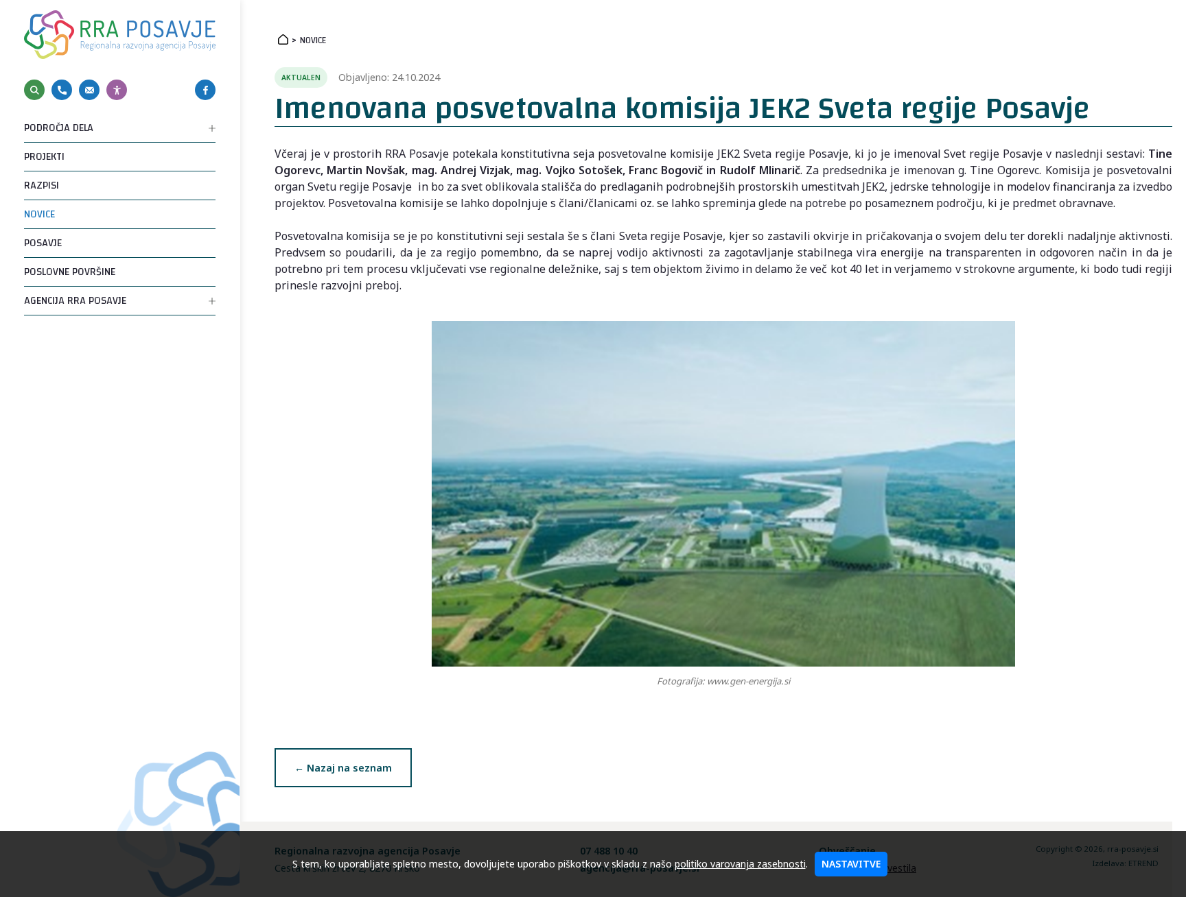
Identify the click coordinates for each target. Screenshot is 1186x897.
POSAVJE (43, 243)
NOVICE (39, 214)
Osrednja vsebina (33, 5)
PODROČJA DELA (58, 127)
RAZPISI (41, 185)
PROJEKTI (44, 156)
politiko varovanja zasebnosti (740, 863)
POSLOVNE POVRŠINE (69, 271)
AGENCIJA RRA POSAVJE (75, 300)
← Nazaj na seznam (343, 767)
